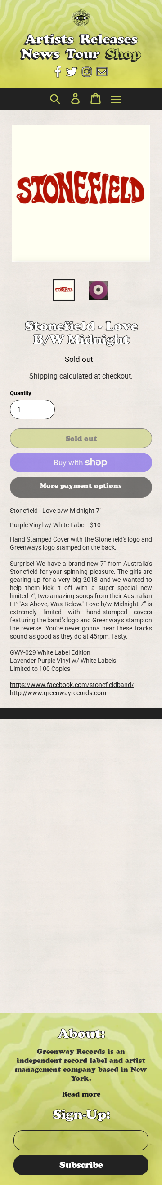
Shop (123, 53)
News (40, 53)
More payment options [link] (81, 485)
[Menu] (114, 99)
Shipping (43, 376)
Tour (82, 53)
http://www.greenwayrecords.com (58, 692)
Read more (81, 1094)
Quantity (21, 393)
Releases (108, 39)
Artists (49, 39)
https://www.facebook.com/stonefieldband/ (72, 684)
